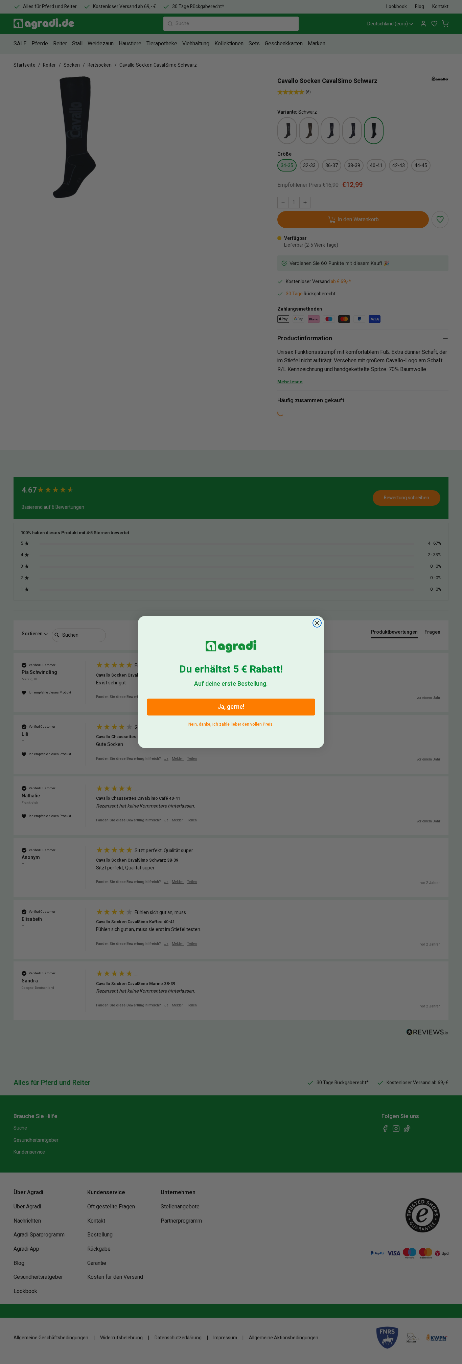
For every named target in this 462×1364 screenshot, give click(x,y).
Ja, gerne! (231, 706)
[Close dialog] (317, 623)
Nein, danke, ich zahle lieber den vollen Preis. (231, 723)
